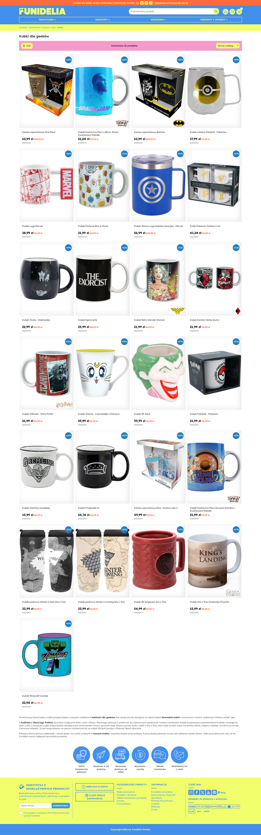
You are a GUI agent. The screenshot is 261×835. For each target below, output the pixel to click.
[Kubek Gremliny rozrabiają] (46, 467)
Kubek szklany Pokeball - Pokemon (208, 132)
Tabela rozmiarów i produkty (131, 798)
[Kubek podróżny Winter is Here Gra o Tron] (46, 561)
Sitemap (155, 806)
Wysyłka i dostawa (126, 795)
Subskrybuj (60, 805)
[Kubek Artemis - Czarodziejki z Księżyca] (102, 373)
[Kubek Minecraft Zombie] (46, 655)
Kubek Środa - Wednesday (36, 320)
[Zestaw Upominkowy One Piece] (46, 91)
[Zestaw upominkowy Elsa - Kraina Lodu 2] (158, 467)
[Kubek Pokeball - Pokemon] (214, 373)
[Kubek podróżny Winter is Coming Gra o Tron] (102, 561)
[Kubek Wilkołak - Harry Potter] (46, 373)
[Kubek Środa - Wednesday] (46, 279)
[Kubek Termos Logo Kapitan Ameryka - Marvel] (158, 185)
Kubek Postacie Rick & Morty (93, 226)
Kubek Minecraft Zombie (35, 695)
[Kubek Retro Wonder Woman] (158, 279)
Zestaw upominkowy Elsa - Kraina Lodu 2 (156, 508)
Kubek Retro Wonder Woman (149, 320)
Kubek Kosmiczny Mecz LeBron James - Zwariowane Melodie (99, 133)
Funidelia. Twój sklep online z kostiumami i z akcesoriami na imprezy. (42, 11)
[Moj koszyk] (239, 12)
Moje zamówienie (126, 792)
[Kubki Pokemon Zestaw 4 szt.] (214, 185)
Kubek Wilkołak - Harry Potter (37, 414)
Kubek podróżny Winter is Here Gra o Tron (44, 602)
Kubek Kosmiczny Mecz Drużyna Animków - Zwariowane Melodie (213, 509)
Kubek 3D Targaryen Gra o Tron (150, 602)
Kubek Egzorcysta (87, 320)
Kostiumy (101, 19)
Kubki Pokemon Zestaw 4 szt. (205, 226)
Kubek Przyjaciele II (88, 508)
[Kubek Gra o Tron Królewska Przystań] (214, 561)
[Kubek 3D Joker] (158, 373)
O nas (154, 809)
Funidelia (23, 27)
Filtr (28, 45)
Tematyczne (46, 19)
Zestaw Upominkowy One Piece (38, 132)
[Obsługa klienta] (232, 12)
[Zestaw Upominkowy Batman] (158, 91)
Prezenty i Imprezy (212, 19)
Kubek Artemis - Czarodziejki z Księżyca (98, 414)
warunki (27, 815)
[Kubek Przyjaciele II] (102, 467)
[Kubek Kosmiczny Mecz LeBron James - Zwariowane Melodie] (102, 91)
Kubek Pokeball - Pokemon (204, 414)
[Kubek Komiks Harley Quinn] (214, 279)
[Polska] (191, 793)
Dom (54, 27)
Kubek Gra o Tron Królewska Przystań (209, 602)
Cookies (155, 803)
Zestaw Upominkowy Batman (149, 132)
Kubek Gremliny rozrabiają (36, 508)
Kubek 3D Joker (142, 414)
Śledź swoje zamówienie (96, 797)
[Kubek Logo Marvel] (46, 185)
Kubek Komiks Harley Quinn (204, 320)
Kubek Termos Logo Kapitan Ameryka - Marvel (158, 226)
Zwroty (120, 800)
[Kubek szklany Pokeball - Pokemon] (214, 91)
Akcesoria (157, 19)
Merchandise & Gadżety (39, 27)
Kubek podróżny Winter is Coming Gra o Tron (101, 602)
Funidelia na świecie (161, 792)
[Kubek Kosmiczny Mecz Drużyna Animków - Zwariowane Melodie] (214, 467)
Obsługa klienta (97, 786)
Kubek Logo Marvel (32, 226)
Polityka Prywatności (162, 800)
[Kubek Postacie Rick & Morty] (102, 185)
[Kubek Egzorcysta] (102, 279)
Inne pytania (123, 803)
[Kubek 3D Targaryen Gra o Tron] (158, 561)
